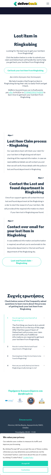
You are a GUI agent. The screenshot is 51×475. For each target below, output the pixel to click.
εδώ (11, 92)
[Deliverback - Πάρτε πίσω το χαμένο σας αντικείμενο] (25, 4)
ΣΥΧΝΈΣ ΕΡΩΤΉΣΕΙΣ (33, 92)
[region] (25, 454)
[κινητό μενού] (48, 4)
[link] (9, 401)
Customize (25, 470)
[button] (25, 328)
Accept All (26, 463)
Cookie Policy (28, 457)
